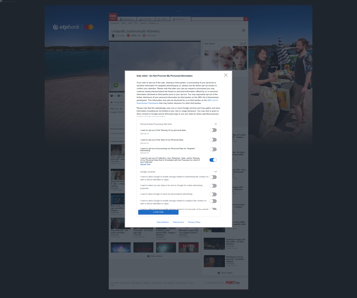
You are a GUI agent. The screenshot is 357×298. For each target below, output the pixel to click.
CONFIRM (158, 212)
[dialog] (178, 149)
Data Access (178, 222)
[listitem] (178, 123)
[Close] (226, 76)
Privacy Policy (194, 222)
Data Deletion (163, 222)
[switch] (213, 130)
